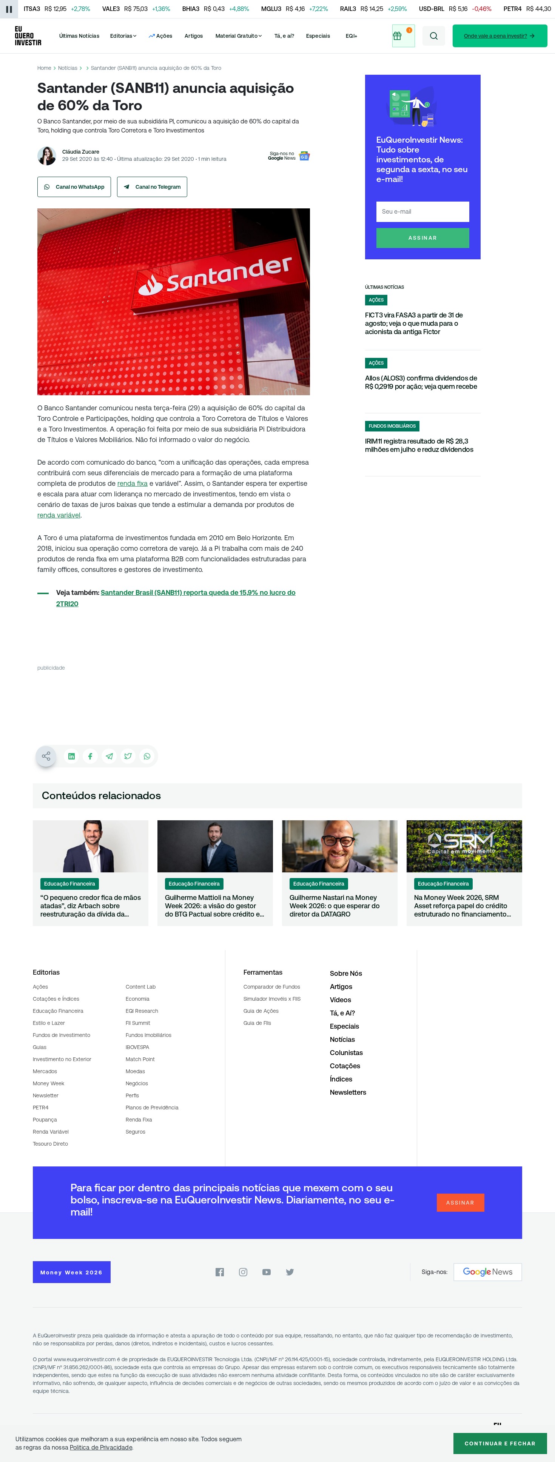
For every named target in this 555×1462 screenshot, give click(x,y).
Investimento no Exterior (62, 1059)
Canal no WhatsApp (80, 187)
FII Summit (138, 1023)
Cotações (345, 1066)
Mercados (45, 1071)
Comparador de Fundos (272, 987)
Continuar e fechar (500, 1443)
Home (44, 68)
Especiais (318, 36)
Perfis (132, 1095)
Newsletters (348, 1092)
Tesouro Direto (50, 1144)
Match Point (140, 1059)
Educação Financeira (58, 1011)
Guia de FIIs (257, 1023)
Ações (40, 987)
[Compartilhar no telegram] (109, 756)
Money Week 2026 (71, 1272)
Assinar (423, 238)
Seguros (135, 1132)
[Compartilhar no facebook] (90, 756)
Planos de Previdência (152, 1108)
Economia (138, 999)
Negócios (137, 1083)
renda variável (58, 515)
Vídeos (340, 1000)
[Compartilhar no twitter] (128, 756)
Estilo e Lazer (49, 1023)
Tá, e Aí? (342, 1013)
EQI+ (351, 36)
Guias (39, 1047)
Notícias (67, 68)
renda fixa (132, 483)
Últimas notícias (384, 287)
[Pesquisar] (433, 36)
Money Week (48, 1083)
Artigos (194, 36)
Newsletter (46, 1095)
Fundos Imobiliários (148, 1035)
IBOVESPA (137, 1047)
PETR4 (40, 1108)
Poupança (45, 1120)
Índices (341, 1079)
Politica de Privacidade (101, 1447)
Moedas (135, 1071)
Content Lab (141, 987)
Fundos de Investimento (61, 1035)
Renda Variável (51, 1132)
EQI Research (142, 1011)
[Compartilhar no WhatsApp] (146, 756)
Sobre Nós (346, 973)
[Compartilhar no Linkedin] (71, 756)
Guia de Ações (261, 1011)
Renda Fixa (139, 1120)
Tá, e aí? (284, 36)
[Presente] (403, 36)
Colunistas (346, 1053)
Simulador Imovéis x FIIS (272, 999)
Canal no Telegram (158, 187)
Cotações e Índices (56, 999)
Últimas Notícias (79, 36)
